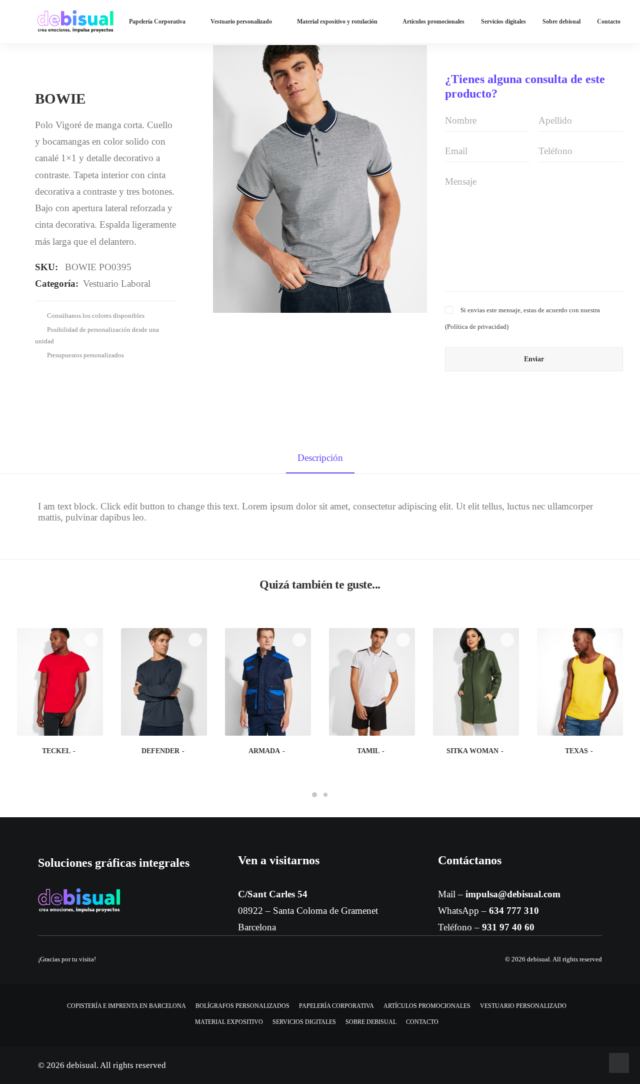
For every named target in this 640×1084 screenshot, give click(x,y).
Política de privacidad (476, 326)
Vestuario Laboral (116, 283)
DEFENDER (161, 751)
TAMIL (368, 751)
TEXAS (576, 751)
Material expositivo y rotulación (337, 21)
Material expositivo (229, 1021)
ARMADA (264, 751)
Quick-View (91, 640)
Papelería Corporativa (157, 21)
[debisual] (75, 21)
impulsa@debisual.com (513, 894)
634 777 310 (514, 910)
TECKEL (56, 751)
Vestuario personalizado (241, 21)
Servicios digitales (503, 21)
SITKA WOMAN (472, 751)
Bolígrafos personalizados (243, 1005)
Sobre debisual (561, 21)
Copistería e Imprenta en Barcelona (126, 1005)
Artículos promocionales (433, 21)
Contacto (608, 21)
